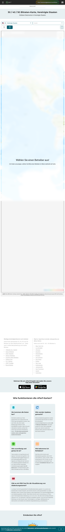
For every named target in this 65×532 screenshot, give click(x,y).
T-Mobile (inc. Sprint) (11, 350)
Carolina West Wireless (12, 357)
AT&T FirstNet (9, 363)
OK (61, 529)
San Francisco (40, 369)
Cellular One (9, 359)
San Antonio (39, 357)
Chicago (38, 350)
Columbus (38, 373)
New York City (39, 346)
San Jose (38, 363)
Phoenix (38, 355)
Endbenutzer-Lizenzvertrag (13, 529)
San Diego (38, 359)
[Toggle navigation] (3, 2)
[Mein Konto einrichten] (62, 2)
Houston (38, 352)
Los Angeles (39, 348)
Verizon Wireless (10, 355)
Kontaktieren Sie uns (45, 462)
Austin (37, 371)
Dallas (37, 361)
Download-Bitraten (10, 27)
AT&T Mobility (10, 353)
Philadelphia (39, 353)
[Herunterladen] (24, 387)
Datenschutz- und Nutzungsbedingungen (38, 528)
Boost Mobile (9, 365)
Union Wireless (10, 352)
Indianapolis (39, 365)
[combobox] (16, 23)
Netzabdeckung (4, 27)
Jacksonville (39, 367)
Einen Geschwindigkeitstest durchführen (47, 2)
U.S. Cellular (9, 361)
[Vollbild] (62, 27)
